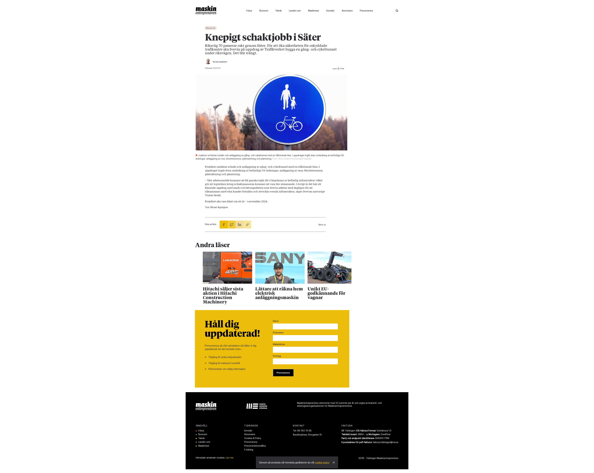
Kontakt (248, 431)
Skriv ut (322, 224)
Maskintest (203, 446)
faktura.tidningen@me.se (385, 442)
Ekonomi (202, 434)
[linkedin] (239, 224)
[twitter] (231, 224)
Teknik (201, 438)
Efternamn (278, 333)
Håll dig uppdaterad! (232, 329)
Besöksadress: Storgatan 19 (307, 435)
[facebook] (224, 224)
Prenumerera (250, 442)
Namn (276, 321)
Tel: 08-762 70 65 (302, 431)
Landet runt (204, 442)
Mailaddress (279, 344)
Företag (277, 356)
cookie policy (322, 462)
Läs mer (230, 458)
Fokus (201, 431)
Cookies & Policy (252, 438)
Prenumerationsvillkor (255, 446)
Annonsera (249, 434)
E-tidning (248, 450)
